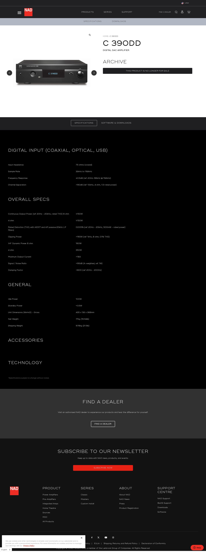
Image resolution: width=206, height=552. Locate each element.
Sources (46, 513)
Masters (85, 499)
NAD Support (163, 498)
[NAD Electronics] (28, 12)
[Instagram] (113, 537)
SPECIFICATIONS (92, 21)
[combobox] (6, 549)
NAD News (124, 499)
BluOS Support (164, 503)
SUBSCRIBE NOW (103, 468)
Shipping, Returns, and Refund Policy (120, 543)
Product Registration (129, 508)
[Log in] (181, 12)
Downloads (162, 507)
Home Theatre (49, 508)
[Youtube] (105, 537)
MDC (45, 517)
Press (122, 504)
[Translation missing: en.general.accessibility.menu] (19, 12)
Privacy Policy (28, 546)
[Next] (94, 73)
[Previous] (9, 73)
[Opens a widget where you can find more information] (197, 548)
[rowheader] (40, 165)
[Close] (81, 537)
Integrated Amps (50, 504)
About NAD (124, 495)
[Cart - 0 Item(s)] (188, 12)
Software (161, 512)
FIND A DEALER (165, 12)
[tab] (84, 123)
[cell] (137, 165)
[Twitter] (98, 537)
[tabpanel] (103, 259)
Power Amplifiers (50, 495)
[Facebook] (91, 537)
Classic (84, 495)
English (4, 550)
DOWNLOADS (119, 21)
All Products (48, 521)
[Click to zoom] (90, 35)
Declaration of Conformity (154, 543)
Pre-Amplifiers (49, 499)
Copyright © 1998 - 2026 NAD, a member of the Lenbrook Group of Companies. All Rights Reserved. (103, 548)
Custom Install (87, 504)
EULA (97, 543)
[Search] (175, 12)
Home (105, 36)
